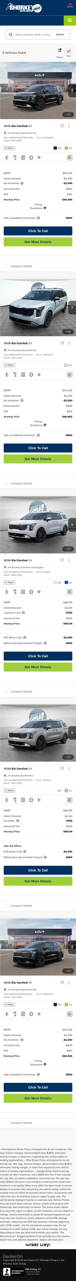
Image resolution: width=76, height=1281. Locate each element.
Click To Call (38, 230)
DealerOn (32, 1260)
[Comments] (69, 157)
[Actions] (68, 126)
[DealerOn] (13, 1256)
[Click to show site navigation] (70, 21)
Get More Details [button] (38, 241)
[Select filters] (60, 53)
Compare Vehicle (21, 266)
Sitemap (44, 1260)
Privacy (55, 1260)
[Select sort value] (69, 53)
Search (60, 34)
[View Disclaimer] (39, 157)
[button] (72, 90)
